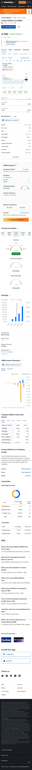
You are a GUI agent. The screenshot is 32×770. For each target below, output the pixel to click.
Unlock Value (26, 99)
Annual (3, 368)
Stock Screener (11, 6)
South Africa (21, 6)
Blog (2, 684)
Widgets (3, 694)
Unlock (18, 442)
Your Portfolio (5, 691)
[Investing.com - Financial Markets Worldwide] (9, 2)
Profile (9, 53)
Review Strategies (10, 44)
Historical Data (23, 53)
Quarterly (10, 368)
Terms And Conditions (6, 750)
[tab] (9, 233)
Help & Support (21, 691)
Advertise (19, 688)
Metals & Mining (26, 469)
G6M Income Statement (10, 360)
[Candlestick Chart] (3, 58)
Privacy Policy (4, 755)
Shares (4, 6)
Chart (10, 50)
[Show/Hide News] (11, 58)
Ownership (15, 53)
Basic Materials (26, 472)
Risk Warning (4, 760)
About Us (19, 684)
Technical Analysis (8, 228)
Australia (28, 475)
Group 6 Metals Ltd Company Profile (13, 451)
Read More (4, 464)
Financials (17, 50)
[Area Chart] (5, 58)
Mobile (3, 688)
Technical (26, 50)
